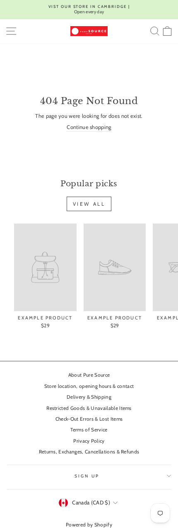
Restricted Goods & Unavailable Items (89, 408)
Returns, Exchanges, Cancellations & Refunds (89, 452)
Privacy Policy (89, 441)
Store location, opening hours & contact (89, 386)
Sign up (87, 476)
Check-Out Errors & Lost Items (89, 419)
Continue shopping (89, 127)
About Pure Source (89, 375)
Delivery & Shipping (89, 397)
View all (89, 204)
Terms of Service (88, 430)
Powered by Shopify (89, 524)
